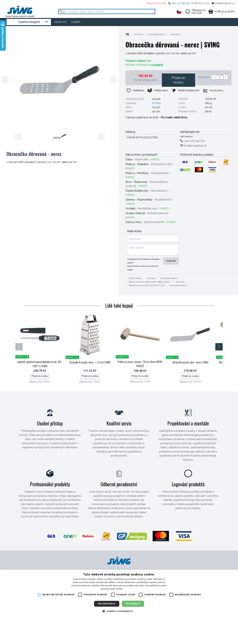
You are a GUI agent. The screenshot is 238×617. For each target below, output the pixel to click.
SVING (156, 103)
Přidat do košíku (178, 80)
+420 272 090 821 (180, 3)
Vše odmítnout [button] (106, 603)
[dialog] (119, 593)
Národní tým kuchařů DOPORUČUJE (146, 285)
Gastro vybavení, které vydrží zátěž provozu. (150, 282)
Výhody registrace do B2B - (156, 117)
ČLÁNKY (75, 22)
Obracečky (175, 34)
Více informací (130, 588)
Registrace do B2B (156, 3)
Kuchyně (138, 34)
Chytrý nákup (135, 278)
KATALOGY (61, 22)
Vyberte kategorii (29, 21)
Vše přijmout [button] (132, 603)
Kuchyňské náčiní (156, 34)
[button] (119, 611)
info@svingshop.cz (225, 3)
